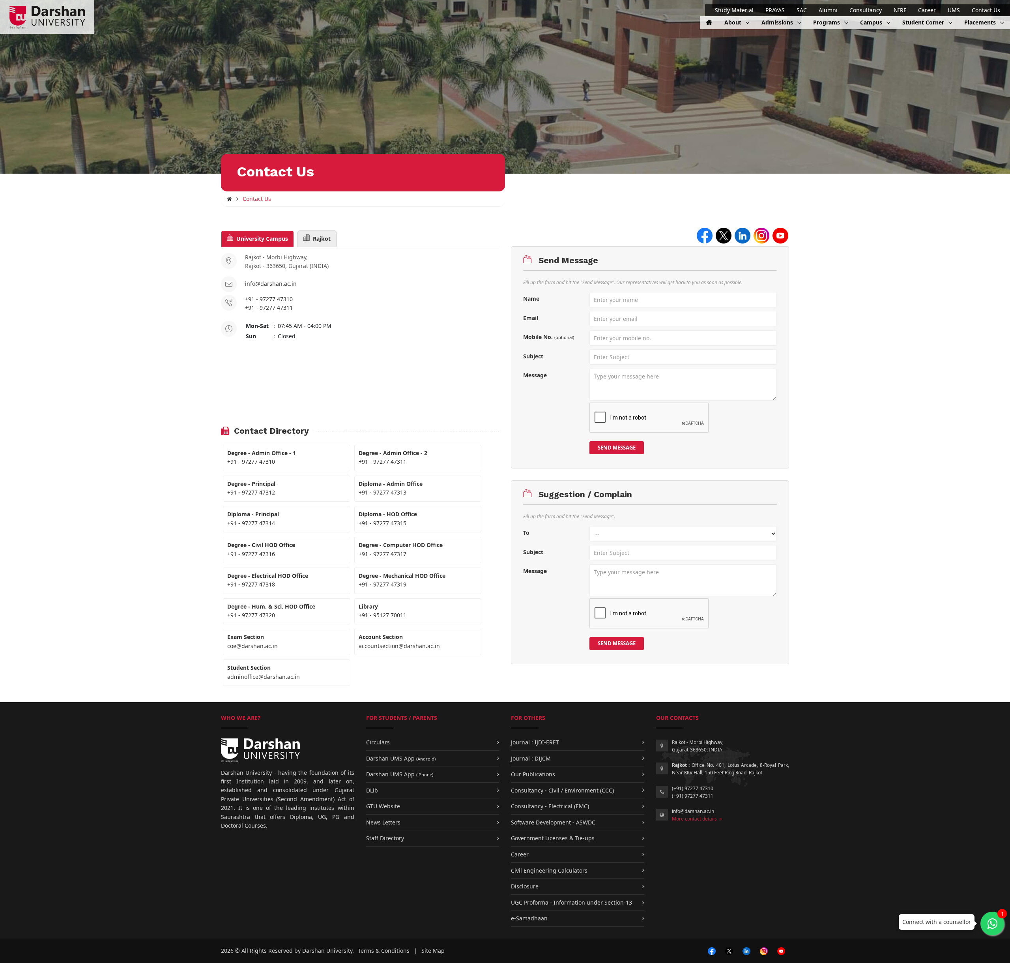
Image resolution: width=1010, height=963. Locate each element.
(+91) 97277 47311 (692, 796)
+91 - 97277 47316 (251, 554)
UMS (954, 10)
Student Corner (924, 22)
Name (531, 298)
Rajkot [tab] (320, 238)
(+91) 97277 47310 (692, 788)
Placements (980, 22)
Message (535, 375)
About (733, 22)
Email (530, 318)
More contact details (695, 818)
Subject (533, 356)
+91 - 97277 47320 (251, 615)
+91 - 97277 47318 (251, 584)
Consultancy (865, 10)
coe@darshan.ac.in (252, 646)
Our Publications (533, 774)
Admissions (778, 22)
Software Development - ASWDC (553, 822)
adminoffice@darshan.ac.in (263, 676)
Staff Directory (385, 838)
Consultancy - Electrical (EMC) (550, 806)
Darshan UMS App (401, 758)
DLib (372, 790)
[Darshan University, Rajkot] (229, 198)
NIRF (900, 10)
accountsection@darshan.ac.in (399, 646)
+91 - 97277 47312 (251, 492)
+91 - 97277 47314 (251, 523)
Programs (827, 22)
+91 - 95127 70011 (382, 615)
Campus (872, 22)
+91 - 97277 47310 (269, 299)
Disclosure (525, 886)
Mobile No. (548, 337)
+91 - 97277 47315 (382, 523)
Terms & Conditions (384, 950)
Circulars (378, 742)
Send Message (617, 447)
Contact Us (986, 10)
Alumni (828, 10)
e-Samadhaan (529, 918)
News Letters (383, 822)
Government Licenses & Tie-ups (553, 838)
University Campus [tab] (260, 238)
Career (927, 10)
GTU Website (383, 806)
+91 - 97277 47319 (382, 584)
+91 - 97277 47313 (382, 492)
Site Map (433, 950)
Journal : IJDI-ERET (535, 742)
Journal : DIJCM (531, 758)
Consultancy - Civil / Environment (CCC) (562, 790)
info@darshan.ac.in (271, 283)
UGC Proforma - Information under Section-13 (571, 902)
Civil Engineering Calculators (549, 870)
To (526, 532)
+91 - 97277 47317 (382, 554)
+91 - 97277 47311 (269, 307)
